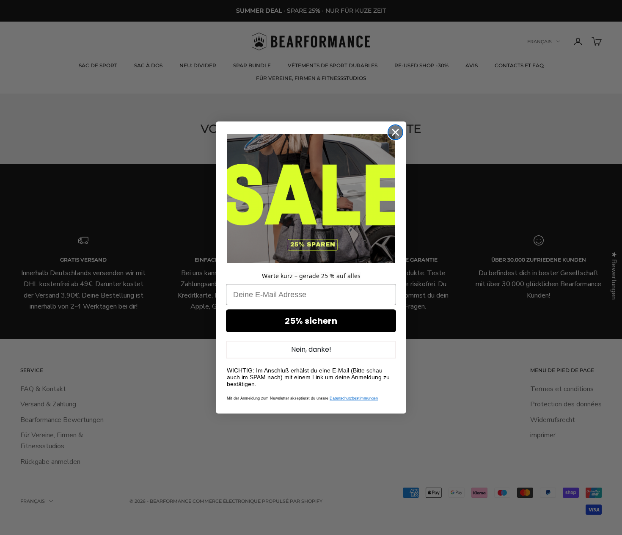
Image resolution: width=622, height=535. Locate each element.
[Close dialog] (395, 132)
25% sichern (311, 321)
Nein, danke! (311, 349)
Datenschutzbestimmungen (354, 398)
